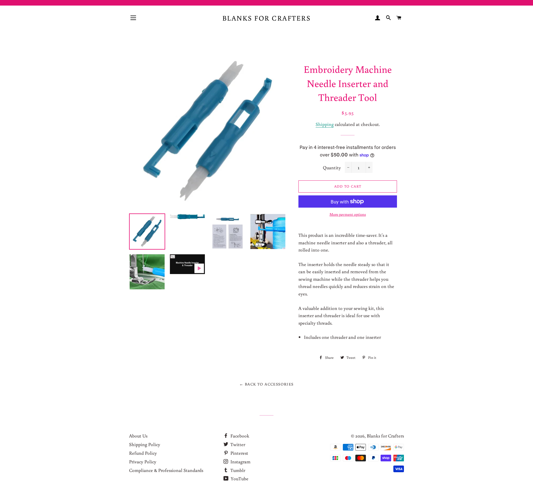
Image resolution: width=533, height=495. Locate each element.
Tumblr (237, 470)
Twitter (237, 444)
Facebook (239, 435)
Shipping (325, 124)
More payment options (348, 214)
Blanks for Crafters (266, 18)
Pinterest (238, 453)
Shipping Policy (144, 444)
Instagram (239, 461)
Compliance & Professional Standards (166, 470)
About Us (138, 435)
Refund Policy (143, 453)
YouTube (239, 478)
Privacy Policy (142, 461)
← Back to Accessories (266, 384)
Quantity (332, 167)
